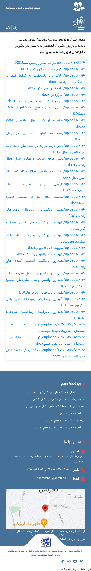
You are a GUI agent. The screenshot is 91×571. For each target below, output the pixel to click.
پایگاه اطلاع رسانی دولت (70, 413)
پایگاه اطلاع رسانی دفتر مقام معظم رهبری (59, 427)
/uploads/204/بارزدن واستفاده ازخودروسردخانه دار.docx (46, 101)
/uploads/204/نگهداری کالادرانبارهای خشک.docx (51, 254)
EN (8, 28)
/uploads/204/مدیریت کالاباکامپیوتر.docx (56, 248)
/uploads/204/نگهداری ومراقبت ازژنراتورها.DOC (52, 292)
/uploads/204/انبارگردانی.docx (63, 95)
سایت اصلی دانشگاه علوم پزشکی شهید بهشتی (55, 392)
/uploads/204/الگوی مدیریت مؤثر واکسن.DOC (53, 69)
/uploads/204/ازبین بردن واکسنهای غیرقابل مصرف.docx (46, 273)
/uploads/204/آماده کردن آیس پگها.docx (56, 88)
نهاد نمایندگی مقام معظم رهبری (65, 420)
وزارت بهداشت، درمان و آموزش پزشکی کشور (58, 399)
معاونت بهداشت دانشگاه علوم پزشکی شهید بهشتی (54, 406)
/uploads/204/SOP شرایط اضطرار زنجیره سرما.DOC (49, 63)
